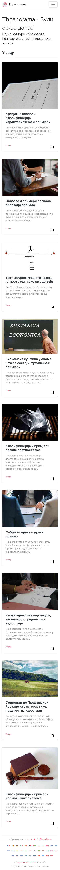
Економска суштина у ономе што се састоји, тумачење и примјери (28, 363)
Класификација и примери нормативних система (27, 796)
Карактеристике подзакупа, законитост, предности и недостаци (28, 619)
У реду (8, 145)
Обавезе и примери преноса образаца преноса (28, 203)
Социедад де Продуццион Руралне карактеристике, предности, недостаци (27, 706)
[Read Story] (52, 148)
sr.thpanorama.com (25, 862)
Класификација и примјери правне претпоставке (27, 448)
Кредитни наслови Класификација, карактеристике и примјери (28, 118)
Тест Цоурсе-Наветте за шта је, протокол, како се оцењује (29, 280)
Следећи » (45, 839)
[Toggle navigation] (53, 4)
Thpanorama (17, 4)
